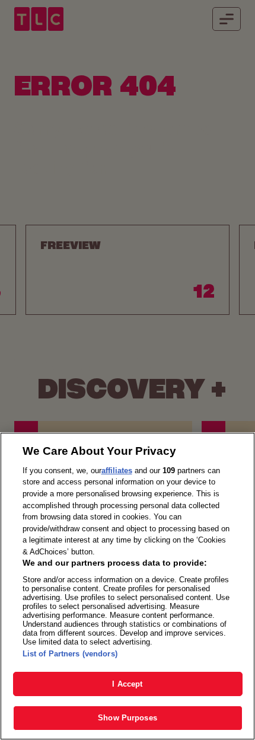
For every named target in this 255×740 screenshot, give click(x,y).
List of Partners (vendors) (70, 653)
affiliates (116, 470)
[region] (127, 586)
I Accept (127, 684)
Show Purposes (127, 717)
